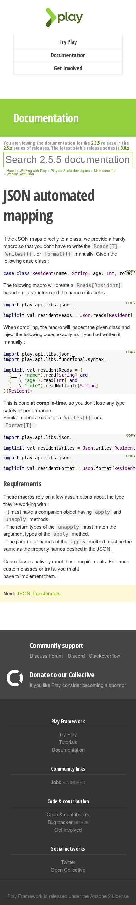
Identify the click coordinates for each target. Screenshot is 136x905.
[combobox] (67, 159)
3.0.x (124, 147)
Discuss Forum (46, 655)
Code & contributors (68, 814)
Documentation (68, 55)
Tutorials (68, 741)
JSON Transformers (39, 593)
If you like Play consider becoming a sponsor (78, 684)
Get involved (68, 829)
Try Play (68, 42)
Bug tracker (68, 821)
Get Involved (68, 68)
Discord (76, 655)
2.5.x (7, 147)
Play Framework (68, 17)
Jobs (68, 781)
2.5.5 (95, 142)
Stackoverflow (104, 655)
